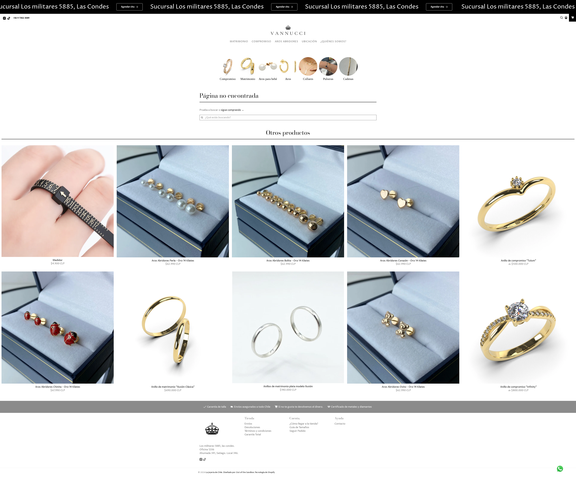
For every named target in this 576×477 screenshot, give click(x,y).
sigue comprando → (232, 110)
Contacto (339, 423)
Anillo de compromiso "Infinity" (518, 386)
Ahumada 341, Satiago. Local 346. (219, 453)
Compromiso (261, 41)
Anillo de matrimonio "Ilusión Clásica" (173, 386)
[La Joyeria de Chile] (288, 30)
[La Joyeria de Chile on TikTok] (9, 19)
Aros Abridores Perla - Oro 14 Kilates (173, 260)
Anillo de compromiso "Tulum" (518, 260)
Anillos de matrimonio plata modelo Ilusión (288, 386)
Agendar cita (69, 6)
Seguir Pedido (298, 431)
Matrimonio (239, 41)
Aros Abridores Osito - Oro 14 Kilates (403, 386)
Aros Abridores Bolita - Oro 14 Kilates (288, 260)
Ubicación (309, 41)
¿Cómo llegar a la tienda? (304, 423)
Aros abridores (286, 41)
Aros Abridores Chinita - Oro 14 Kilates (57, 386)
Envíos (248, 423)
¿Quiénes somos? (333, 41)
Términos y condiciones (257, 431)
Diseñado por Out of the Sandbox (238, 472)
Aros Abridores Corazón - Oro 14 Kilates (403, 260)
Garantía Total (252, 434)
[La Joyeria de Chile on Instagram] (5, 19)
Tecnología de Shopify (265, 472)
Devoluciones (252, 427)
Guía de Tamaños (299, 427)
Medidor (58, 260)
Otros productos (288, 132)
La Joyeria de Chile (214, 472)
